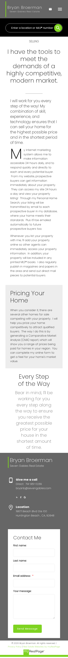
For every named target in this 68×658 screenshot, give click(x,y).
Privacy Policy (14, 646)
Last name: (20, 560)
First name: (20, 545)
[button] (17, 497)
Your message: (22, 591)
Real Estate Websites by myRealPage (41, 646)
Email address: (22, 576)
